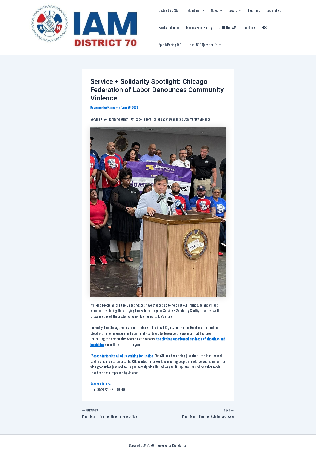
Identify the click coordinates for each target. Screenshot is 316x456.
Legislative (274, 10)
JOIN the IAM (227, 27)
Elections (254, 10)
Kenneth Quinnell (101, 384)
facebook (249, 27)
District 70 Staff (169, 10)
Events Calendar (168, 27)
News (214, 10)
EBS (264, 27)
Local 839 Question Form (205, 44)
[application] (202, 10)
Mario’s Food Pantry (199, 27)
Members (193, 10)
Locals (233, 10)
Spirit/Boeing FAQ (170, 44)
